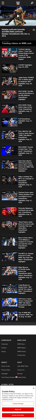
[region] (18, 402)
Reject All (18, 409)
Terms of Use (5, 366)
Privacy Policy (5, 370)
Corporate (4, 344)
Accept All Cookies (18, 415)
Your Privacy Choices (5, 377)
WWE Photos (21, 351)
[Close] (33, 388)
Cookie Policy (21, 377)
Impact (3, 351)
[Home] (18, 3)
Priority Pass (21, 355)
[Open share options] (34, 29)
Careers (3, 348)
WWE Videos (21, 348)
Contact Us (20, 370)
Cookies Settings (18, 403)
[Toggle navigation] (3, 3)
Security (19, 373)
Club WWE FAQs (21, 366)
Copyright (4, 373)
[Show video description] (29, 29)
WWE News (21, 344)
